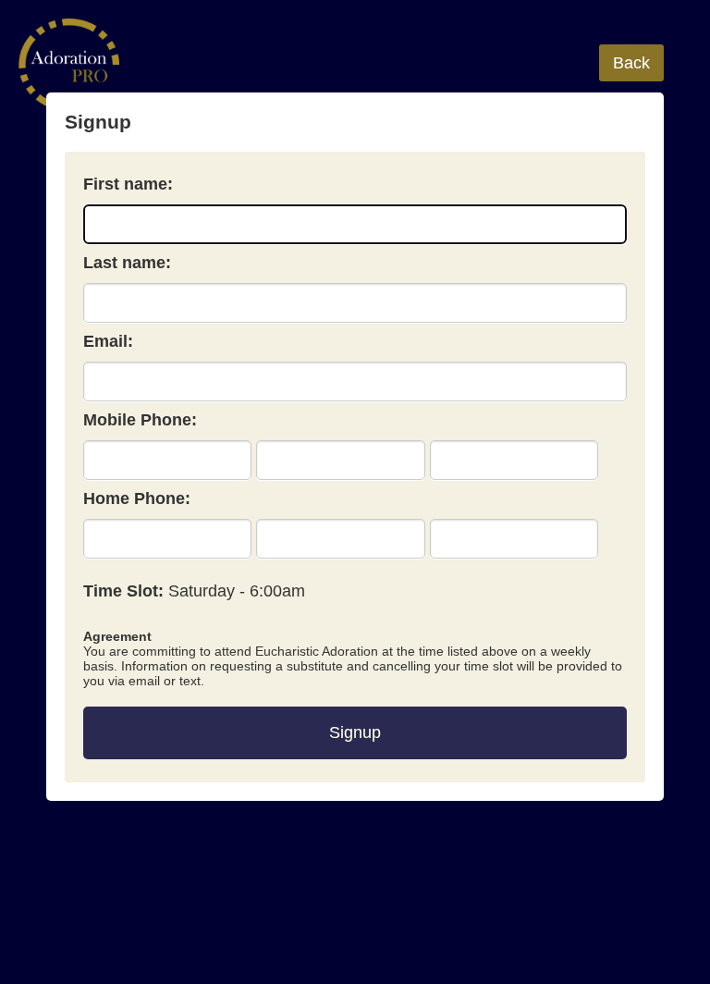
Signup (355, 732)
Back (631, 63)
